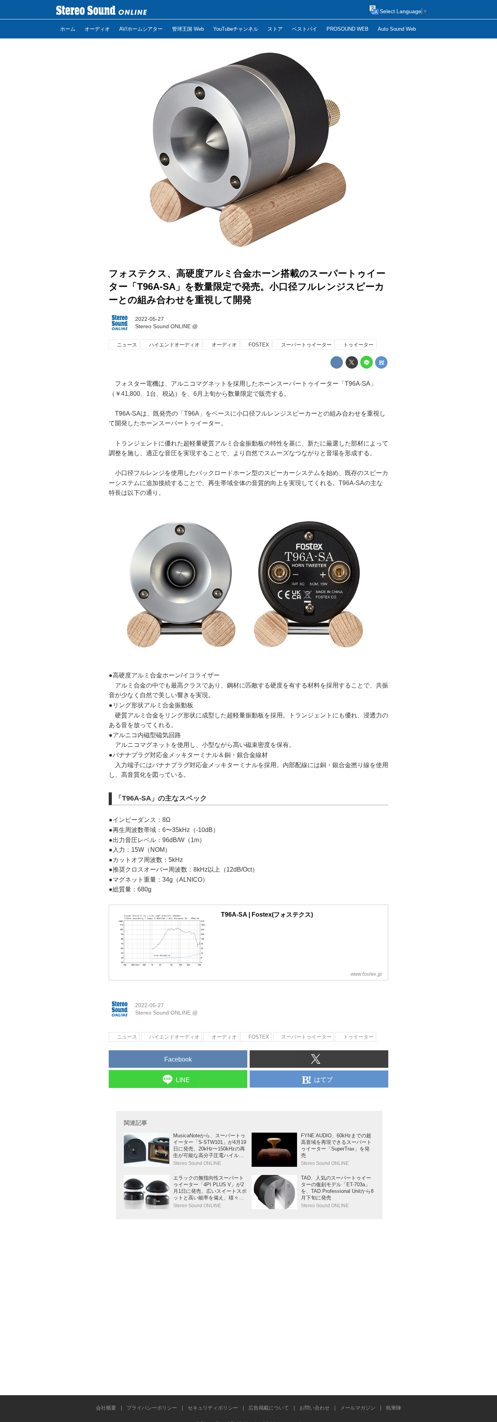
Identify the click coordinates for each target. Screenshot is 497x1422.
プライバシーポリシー (152, 1408)
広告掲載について (268, 1408)
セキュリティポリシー (213, 1408)
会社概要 (106, 1408)
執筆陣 (393, 1408)
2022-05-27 (149, 319)
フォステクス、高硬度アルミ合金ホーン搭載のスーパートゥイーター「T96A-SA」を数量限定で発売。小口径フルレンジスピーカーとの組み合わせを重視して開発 (247, 286)
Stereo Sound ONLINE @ (166, 326)
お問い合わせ (314, 1408)
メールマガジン (357, 1408)
